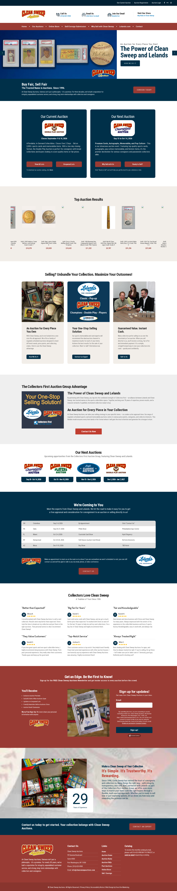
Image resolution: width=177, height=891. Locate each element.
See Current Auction (124, 3)
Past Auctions (107, 866)
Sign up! (134, 730)
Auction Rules (107, 859)
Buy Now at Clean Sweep (146, 14)
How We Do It (33, 357)
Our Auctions (37, 26)
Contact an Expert (81, 357)
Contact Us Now (88, 431)
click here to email (92, 15)
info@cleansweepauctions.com (83, 870)
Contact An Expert (142, 827)
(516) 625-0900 (65, 15)
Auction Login (156, 3)
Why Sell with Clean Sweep (102, 26)
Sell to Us (124, 357)
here (51, 170)
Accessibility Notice (97, 887)
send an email (130, 855)
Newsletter (118, 15)
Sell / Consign (107, 873)
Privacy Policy (85, 887)
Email (118, 700)
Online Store (54, 26)
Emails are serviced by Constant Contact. (134, 723)
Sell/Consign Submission (75, 26)
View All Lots (39, 164)
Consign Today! (144, 90)
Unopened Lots (69, 164)
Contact (139, 26)
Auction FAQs (107, 862)
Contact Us (88, 571)
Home (24, 26)
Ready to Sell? (137, 164)
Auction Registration (141, 3)
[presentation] (2, 53)
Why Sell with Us (108, 164)
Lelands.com (124, 26)
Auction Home (107, 855)
